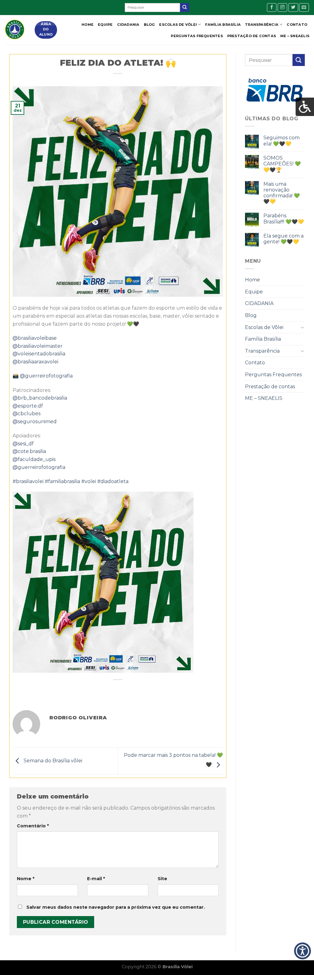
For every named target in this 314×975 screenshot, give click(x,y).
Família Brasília (223, 24)
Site (162, 878)
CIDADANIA (128, 24)
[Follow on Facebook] (272, 7)
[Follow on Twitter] (293, 7)
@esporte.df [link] (28, 406)
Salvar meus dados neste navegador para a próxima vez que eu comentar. (115, 907)
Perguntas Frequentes (197, 36)
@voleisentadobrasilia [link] (39, 354)
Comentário (33, 826)
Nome (25, 878)
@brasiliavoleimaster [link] (38, 346)
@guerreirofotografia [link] (46, 376)
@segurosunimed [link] (35, 421)
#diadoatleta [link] (112, 481)
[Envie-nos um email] (304, 7)
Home (88, 24)
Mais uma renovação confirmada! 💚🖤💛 (281, 193)
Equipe (105, 24)
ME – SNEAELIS (294, 36)
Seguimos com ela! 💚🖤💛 (281, 140)
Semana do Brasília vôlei (52, 761)
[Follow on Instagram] (282, 7)
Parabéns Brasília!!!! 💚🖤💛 (283, 218)
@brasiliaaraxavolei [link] (35, 362)
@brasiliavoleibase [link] (35, 338)
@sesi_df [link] (23, 444)
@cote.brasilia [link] (29, 451)
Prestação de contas (251, 36)
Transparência (261, 24)
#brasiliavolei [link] (28, 481)
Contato (297, 24)
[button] (302, 951)
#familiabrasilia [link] (62, 481)
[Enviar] (184, 7)
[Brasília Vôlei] (15, 30)
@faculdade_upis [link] (34, 459)
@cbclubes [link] (26, 413)
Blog (149, 24)
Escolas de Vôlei (178, 24)
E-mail (96, 878)
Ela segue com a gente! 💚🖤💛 (283, 239)
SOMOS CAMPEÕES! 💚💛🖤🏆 (282, 163)
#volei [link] (88, 481)
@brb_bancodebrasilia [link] (40, 398)
